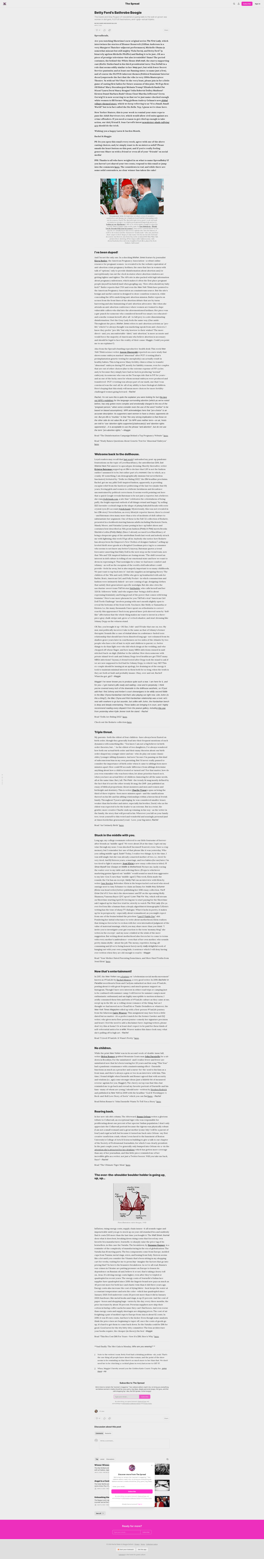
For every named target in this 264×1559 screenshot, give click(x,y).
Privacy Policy (147, 1498)
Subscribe (132, 1491)
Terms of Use (142, 1496)
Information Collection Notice (131, 1498)
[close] (151, 1465)
